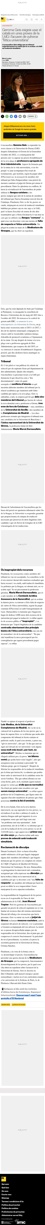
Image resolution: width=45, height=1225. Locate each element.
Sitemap (5, 1198)
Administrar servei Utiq (12, 1215)
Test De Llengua (25, 15)
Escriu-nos (6, 1194)
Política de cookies (10, 1208)
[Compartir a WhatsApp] (7, 116)
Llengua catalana (18, 1004)
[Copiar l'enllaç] (24, 116)
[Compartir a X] (2, 116)
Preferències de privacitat (13, 1212)
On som (5, 1191)
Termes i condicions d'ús (13, 1201)
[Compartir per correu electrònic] (20, 116)
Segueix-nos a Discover (9, 15)
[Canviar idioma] (36, 19)
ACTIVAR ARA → (22, 135)
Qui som (5, 1184)
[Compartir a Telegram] (11, 116)
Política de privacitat (11, 1205)
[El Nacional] (3, 19)
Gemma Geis (6, 1004)
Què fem (5, 1188)
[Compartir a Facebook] (15, 116)
